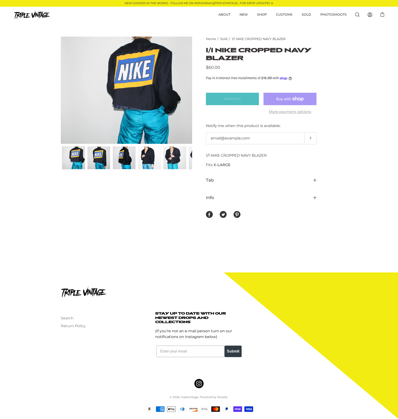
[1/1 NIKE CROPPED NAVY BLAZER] (73, 157)
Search (67, 318)
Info (210, 197)
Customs (284, 14)
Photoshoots (333, 14)
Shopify (222, 397)
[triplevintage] (32, 14)
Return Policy (73, 326)
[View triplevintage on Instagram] (199, 383)
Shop (262, 14)
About (224, 14)
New (244, 14)
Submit (233, 351)
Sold (306, 14)
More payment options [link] (290, 112)
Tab (210, 180)
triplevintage (189, 397)
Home (211, 39)
